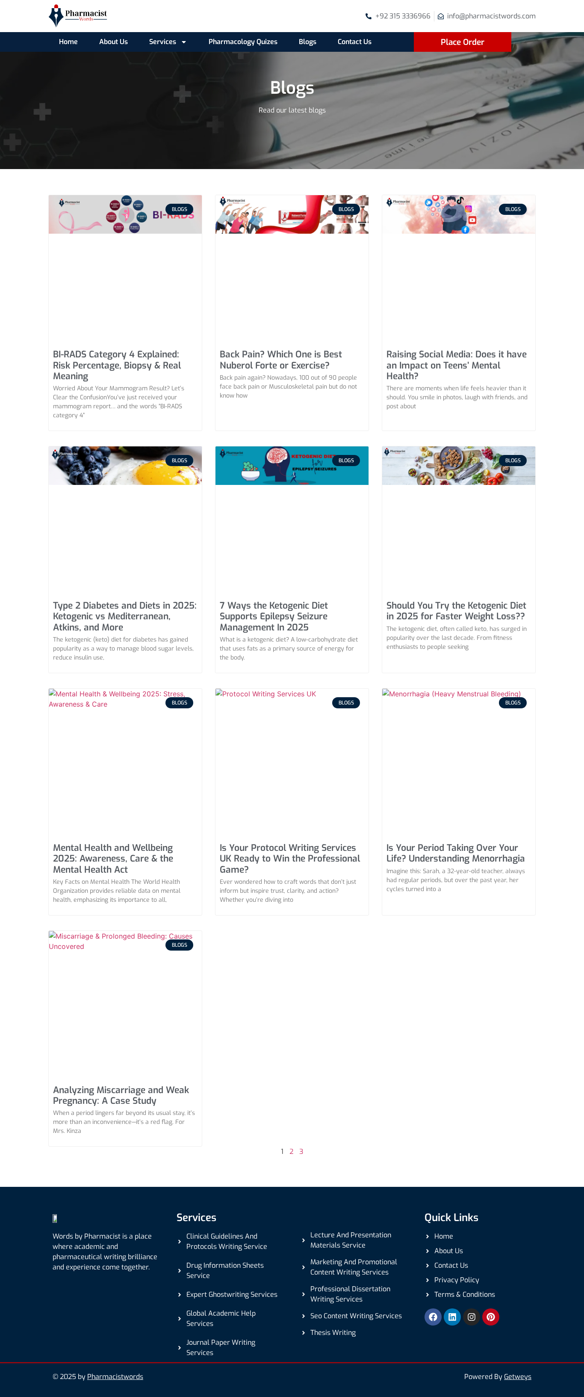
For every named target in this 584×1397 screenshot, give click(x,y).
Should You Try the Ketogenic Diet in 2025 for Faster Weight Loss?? (456, 611)
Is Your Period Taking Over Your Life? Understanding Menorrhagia (455, 853)
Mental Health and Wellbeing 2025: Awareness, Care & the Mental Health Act (113, 858)
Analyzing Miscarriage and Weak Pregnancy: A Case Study (121, 1095)
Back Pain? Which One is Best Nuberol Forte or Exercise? (281, 359)
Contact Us (355, 41)
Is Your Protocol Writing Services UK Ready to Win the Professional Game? (290, 858)
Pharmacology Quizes (243, 41)
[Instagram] (471, 1317)
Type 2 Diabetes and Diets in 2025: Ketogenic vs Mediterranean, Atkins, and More (125, 616)
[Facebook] (433, 1317)
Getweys (517, 1376)
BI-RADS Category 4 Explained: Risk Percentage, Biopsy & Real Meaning (117, 365)
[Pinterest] (490, 1317)
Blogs (307, 41)
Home (68, 41)
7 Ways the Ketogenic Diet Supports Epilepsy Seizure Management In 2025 (274, 616)
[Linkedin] (452, 1317)
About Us (113, 41)
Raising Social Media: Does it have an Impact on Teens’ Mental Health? (456, 365)
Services (162, 41)
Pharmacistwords (115, 1376)
